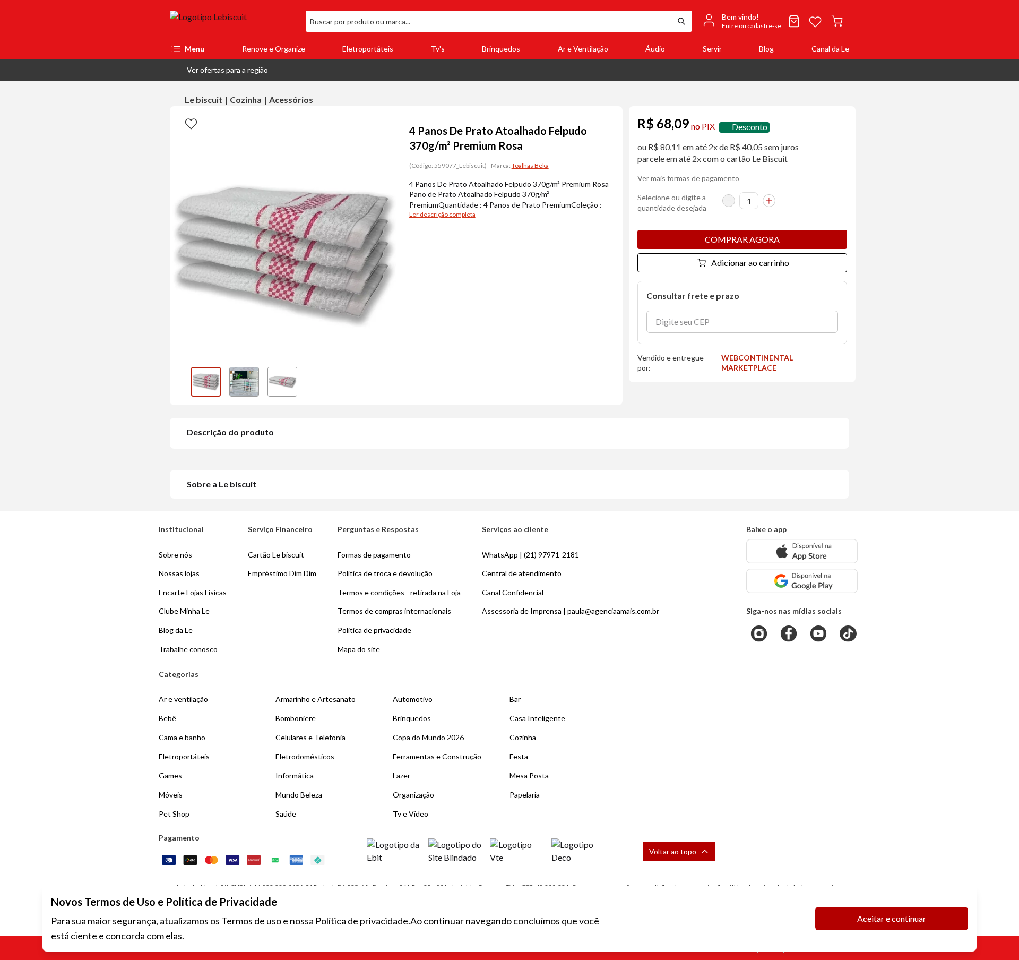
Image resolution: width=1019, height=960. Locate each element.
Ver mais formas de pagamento (688, 178)
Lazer (401, 775)
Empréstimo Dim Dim (282, 573)
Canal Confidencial (512, 592)
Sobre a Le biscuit (221, 484)
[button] (219, 70)
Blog (766, 48)
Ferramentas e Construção (437, 756)
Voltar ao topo (672, 851)
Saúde (285, 813)
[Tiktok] (848, 633)
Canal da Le (830, 48)
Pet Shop (174, 813)
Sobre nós (175, 554)
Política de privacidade (361, 921)
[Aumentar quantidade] (769, 200)
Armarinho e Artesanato (315, 699)
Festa (519, 756)
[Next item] (385, 381)
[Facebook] (788, 633)
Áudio (655, 48)
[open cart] (837, 21)
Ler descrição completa (442, 214)
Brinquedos (501, 48)
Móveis (171, 794)
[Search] (681, 21)
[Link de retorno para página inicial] (233, 21)
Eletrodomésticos (304, 756)
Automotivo (413, 699)
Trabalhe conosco (188, 649)
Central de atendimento (522, 573)
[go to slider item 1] (244, 382)
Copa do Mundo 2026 (428, 737)
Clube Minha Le (184, 610)
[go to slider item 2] (282, 382)
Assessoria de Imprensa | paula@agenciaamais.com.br (570, 610)
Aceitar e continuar (891, 918)
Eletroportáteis (367, 48)
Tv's (438, 48)
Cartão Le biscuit (276, 554)
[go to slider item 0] (206, 382)
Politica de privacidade (374, 630)
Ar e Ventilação (583, 48)
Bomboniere (295, 718)
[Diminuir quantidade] (728, 200)
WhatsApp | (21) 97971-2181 (530, 554)
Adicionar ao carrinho (750, 263)
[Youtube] (818, 633)
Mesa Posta (529, 775)
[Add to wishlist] (191, 123)
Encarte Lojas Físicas (193, 592)
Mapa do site (359, 649)
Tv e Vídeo (410, 813)
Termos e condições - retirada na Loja (399, 592)
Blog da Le (176, 630)
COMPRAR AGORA (742, 239)
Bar (515, 699)
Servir (712, 48)
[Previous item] (180, 381)
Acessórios (291, 100)
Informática (294, 775)
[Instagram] (759, 633)
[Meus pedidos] (793, 21)
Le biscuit (203, 100)
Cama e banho (182, 737)
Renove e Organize (273, 48)
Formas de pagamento (374, 554)
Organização (413, 794)
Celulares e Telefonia (310, 737)
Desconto (749, 127)
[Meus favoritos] (815, 21)
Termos (237, 921)
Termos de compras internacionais (394, 610)
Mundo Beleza (298, 794)
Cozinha (246, 100)
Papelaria (525, 794)
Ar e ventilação (183, 699)
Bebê (167, 718)
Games (170, 775)
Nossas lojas (179, 573)
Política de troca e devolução (385, 573)
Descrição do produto (230, 432)
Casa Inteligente (537, 718)
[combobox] (488, 21)
